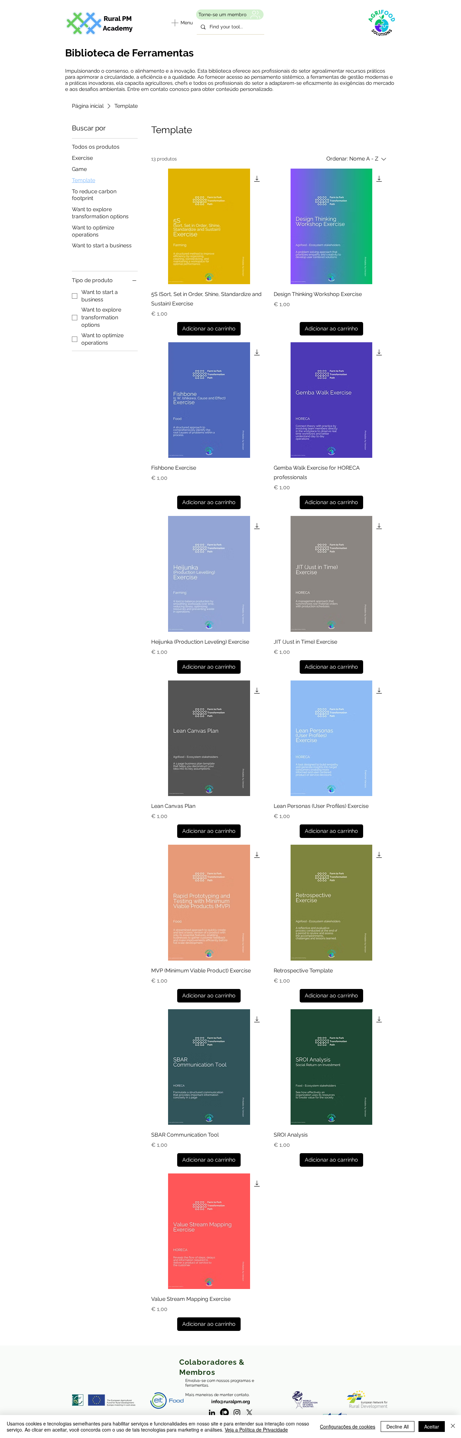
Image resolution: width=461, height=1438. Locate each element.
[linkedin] (212, 1412)
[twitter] (249, 1412)
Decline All (397, 1426)
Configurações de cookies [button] (347, 1426)
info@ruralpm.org (230, 1401)
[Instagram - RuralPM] (237, 1412)
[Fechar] (453, 1426)
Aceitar (431, 1426)
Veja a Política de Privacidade (256, 1429)
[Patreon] (224, 1412)
